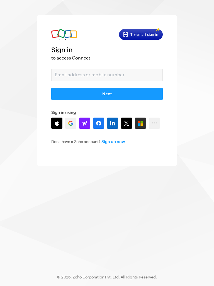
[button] (56, 123)
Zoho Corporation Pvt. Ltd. (96, 277)
